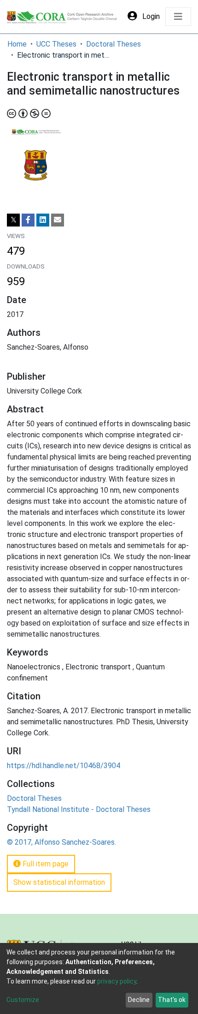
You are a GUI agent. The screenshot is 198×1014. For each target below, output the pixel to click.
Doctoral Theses (113, 44)
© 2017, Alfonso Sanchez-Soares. (61, 842)
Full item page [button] (45, 863)
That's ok (172, 999)
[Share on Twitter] (13, 220)
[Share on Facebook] (28, 220)
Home (17, 44)
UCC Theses (56, 44)
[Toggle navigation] (178, 16)
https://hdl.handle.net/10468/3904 (63, 765)
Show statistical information (59, 882)
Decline (139, 999)
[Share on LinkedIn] (42, 220)
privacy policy (116, 981)
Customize (22, 999)
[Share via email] (57, 220)
